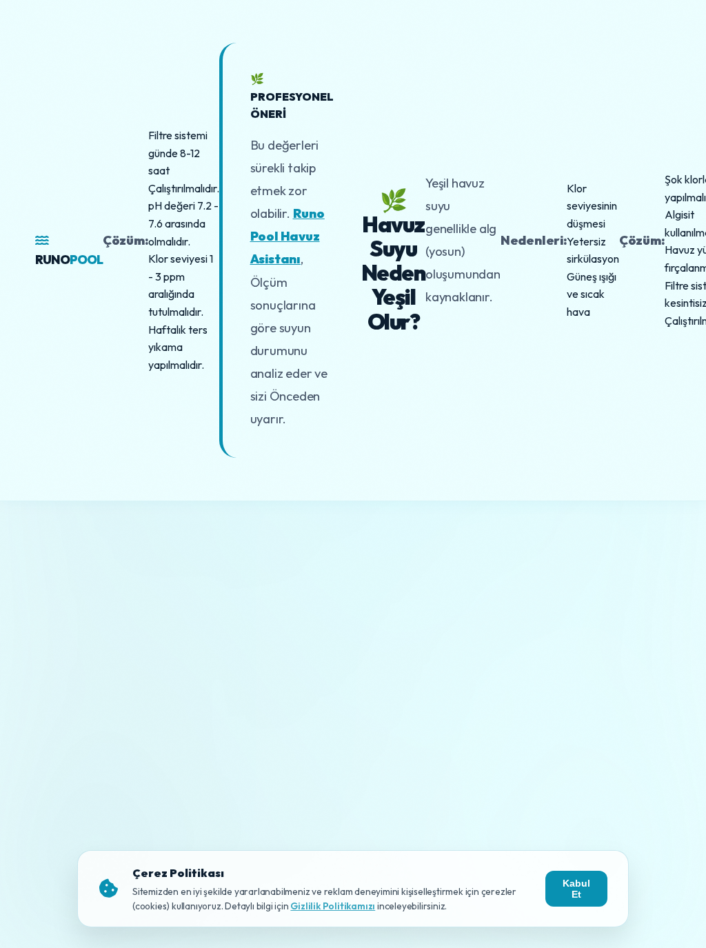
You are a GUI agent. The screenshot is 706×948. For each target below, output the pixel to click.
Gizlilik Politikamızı (332, 906)
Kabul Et (576, 889)
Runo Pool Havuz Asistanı (287, 236)
